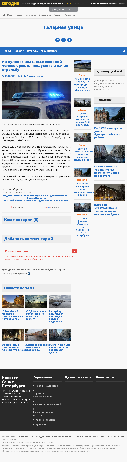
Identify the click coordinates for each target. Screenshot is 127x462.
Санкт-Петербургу (54, 137)
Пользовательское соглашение (94, 436)
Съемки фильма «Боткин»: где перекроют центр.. (60, 348)
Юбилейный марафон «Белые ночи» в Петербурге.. (12, 315)
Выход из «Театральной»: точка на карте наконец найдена (106, 209)
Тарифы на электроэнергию (42, 395)
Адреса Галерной (45, 419)
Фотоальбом (70, 15)
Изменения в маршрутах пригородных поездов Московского (82, 84)
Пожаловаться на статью (16, 192)
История (58, 15)
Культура (32, 51)
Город (7, 51)
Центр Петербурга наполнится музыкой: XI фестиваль (82, 119)
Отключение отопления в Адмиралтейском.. (14, 347)
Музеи (10, 15)
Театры (19, 15)
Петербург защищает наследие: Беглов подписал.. (56, 316)
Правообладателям (63, 436)
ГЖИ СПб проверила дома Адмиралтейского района (85, 189)
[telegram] (63, 40)
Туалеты (41, 424)
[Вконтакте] (57, 40)
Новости (19, 51)
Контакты (119, 436)
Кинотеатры (30, 15)
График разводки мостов (43, 414)
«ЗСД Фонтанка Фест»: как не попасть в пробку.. (35, 315)
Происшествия (49, 51)
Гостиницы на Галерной (47, 404)
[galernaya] (69, 40)
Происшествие (98, 3)
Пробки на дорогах (47, 385)
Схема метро (45, 15)
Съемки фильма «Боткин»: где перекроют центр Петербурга (83, 227)
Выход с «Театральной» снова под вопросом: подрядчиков (83, 154)
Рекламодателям (40, 436)
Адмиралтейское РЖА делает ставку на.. (37, 347)
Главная (23, 436)
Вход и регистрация (14, 273)
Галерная (6, 390)
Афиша (82, 110)
